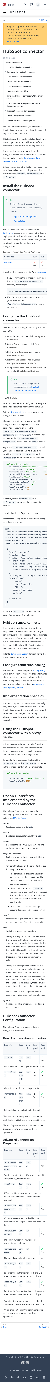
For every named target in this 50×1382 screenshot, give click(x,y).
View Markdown (45, 20)
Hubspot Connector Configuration (21, 111)
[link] (4, 4)
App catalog (19, 221)
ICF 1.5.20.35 (17, 12)
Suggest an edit (39, 20)
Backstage (8, 233)
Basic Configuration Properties (20, 115)
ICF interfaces (19, 818)
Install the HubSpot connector (19, 67)
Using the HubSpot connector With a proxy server (25, 97)
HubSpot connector (14, 62)
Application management (25, 216)
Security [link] (24, 1370)
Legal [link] (9, 1370)
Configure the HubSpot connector (21, 72)
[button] (38, 4)
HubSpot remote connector (19, 81)
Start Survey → (14, 41)
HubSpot (8, 262)
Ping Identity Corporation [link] (33, 1357)
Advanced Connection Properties (21, 120)
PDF (42, 20)
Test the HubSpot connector (20, 76)
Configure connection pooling (20, 86)
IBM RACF (42, 1327)
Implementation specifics (17, 91)
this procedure (17, 412)
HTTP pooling (39, 670)
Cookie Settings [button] (36, 1370)
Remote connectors (20, 653)
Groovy (6, 1327)
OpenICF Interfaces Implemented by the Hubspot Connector (23, 104)
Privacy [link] (16, 1370)
